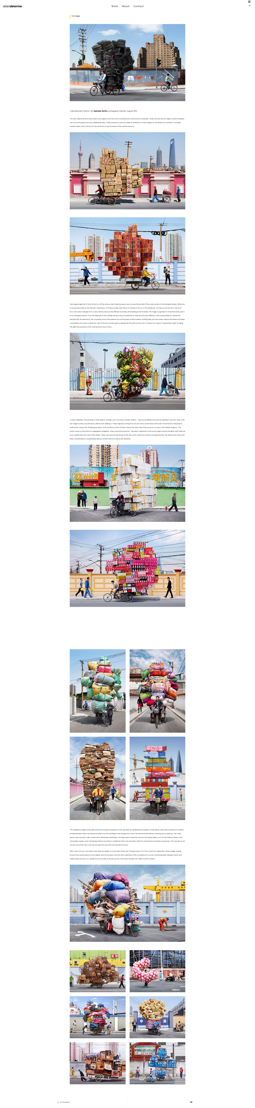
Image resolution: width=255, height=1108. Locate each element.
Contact (138, 6)
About (125, 6)
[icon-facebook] (250, 5)
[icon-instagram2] (249, 1)
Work (114, 6)
